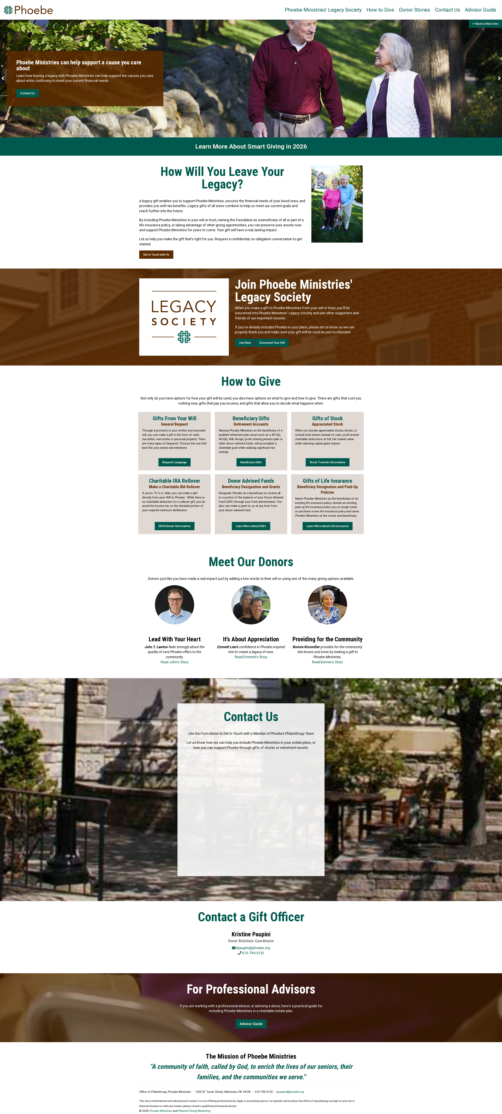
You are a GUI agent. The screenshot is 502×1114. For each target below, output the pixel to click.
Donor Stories (414, 10)
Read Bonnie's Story (327, 662)
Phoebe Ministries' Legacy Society (323, 10)
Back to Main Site (486, 23)
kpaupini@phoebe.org (290, 1092)
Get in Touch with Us (156, 254)
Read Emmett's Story (251, 657)
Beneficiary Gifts (251, 462)
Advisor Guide (480, 10)
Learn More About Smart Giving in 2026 (251, 146)
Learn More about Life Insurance (327, 526)
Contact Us (447, 10)
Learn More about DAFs (251, 526)
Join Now (245, 342)
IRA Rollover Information (175, 526)
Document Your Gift (272, 342)
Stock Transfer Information (328, 462)
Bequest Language (174, 462)
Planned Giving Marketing (194, 1111)
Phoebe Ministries (160, 1111)
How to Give (380, 10)
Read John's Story (174, 662)
